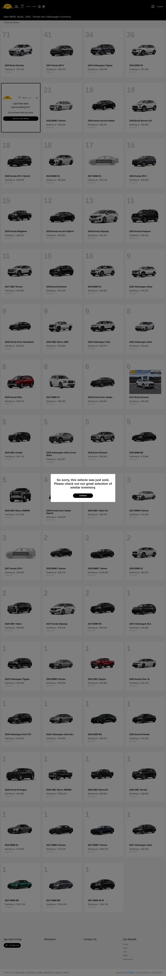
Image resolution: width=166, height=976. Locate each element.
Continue (83, 496)
